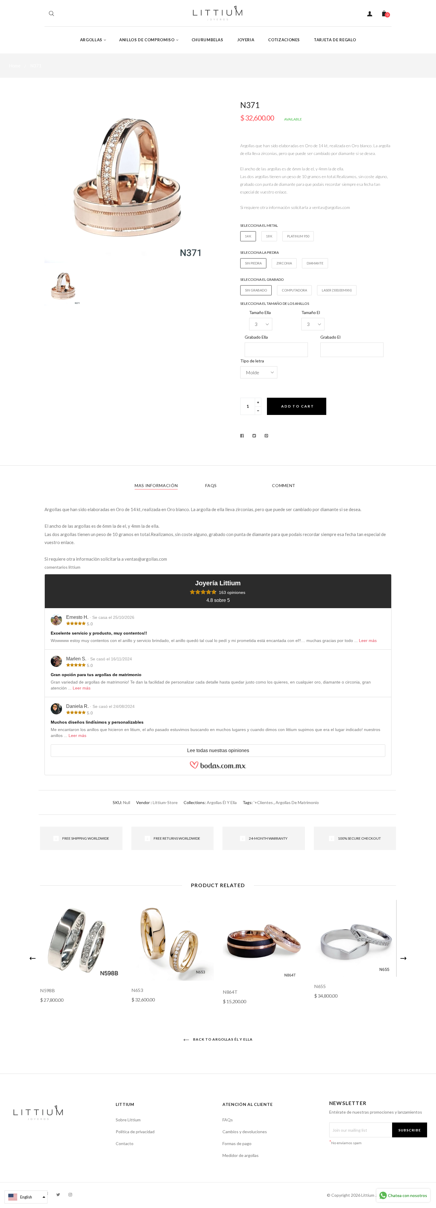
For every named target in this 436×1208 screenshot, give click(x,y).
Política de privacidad (135, 1131)
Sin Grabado (256, 290)
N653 (137, 990)
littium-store (165, 802)
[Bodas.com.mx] (218, 767)
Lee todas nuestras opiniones (218, 750)
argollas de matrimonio (297, 802)
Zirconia (284, 263)
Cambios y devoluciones (244, 1131)
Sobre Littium (128, 1119)
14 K (248, 236)
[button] (25, 1197)
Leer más (368, 640)
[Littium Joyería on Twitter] (58, 1194)
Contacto (124, 1143)
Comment (283, 485)
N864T (230, 992)
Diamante (315, 263)
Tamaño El (310, 312)
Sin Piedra (253, 263)
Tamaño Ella (260, 312)
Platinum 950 (298, 236)
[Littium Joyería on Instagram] (70, 1194)
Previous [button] (33, 958)
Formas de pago (237, 1143)
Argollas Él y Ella (222, 802)
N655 (320, 986)
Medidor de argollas (240, 1155)
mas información (156, 485)
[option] (129, 182)
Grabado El (330, 337)
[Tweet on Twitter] (254, 436)
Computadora (294, 290)
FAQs (211, 485)
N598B (47, 990)
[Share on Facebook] (243, 436)
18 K (269, 236)
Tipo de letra (252, 360)
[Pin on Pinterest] (266, 436)
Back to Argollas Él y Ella (222, 1039)
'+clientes (263, 802)
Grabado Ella (256, 337)
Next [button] (403, 958)
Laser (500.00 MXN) (337, 290)
